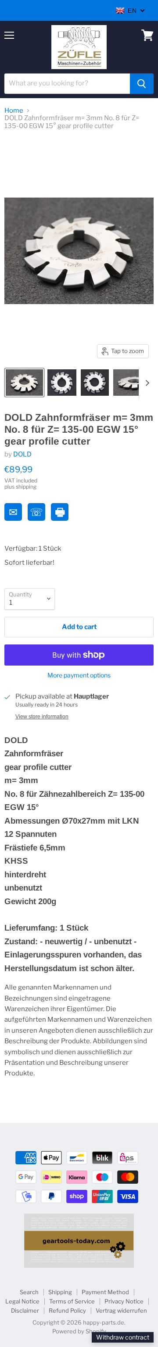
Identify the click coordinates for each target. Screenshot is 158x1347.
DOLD (22, 454)
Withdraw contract (122, 1337)
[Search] (142, 84)
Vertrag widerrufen (121, 1310)
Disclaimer (25, 1310)
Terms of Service (72, 1301)
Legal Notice (22, 1301)
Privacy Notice (124, 1301)
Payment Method (105, 1291)
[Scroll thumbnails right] (146, 383)
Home (13, 110)
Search (29, 1291)
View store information (41, 717)
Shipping (60, 1291)
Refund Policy (67, 1310)
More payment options (79, 675)
